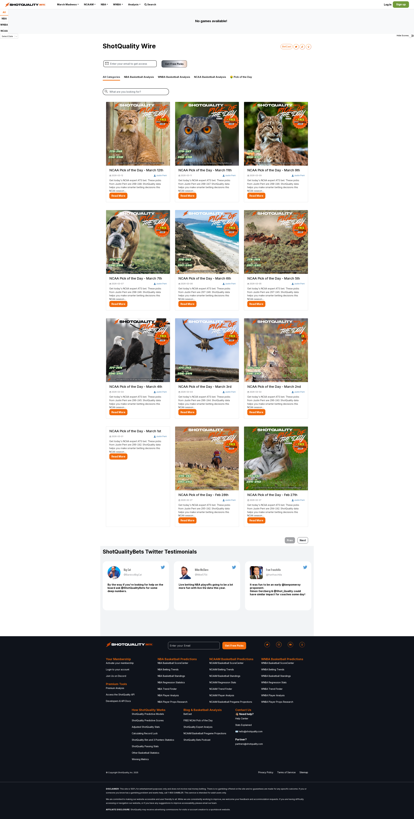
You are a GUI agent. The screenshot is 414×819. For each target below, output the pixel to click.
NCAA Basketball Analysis (210, 76)
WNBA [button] (117, 4)
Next (303, 540)
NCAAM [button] (89, 4)
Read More (118, 195)
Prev (290, 540)
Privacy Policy (265, 772)
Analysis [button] (133, 4)
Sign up (401, 4)
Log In (388, 4)
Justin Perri (161, 175)
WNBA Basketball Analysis (174, 76)
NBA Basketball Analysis (139, 76)
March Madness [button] (67, 4)
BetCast (286, 46)
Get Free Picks (174, 64)
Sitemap (304, 772)
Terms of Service (286, 772)
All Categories (111, 76)
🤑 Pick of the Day (241, 76)
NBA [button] (103, 4)
